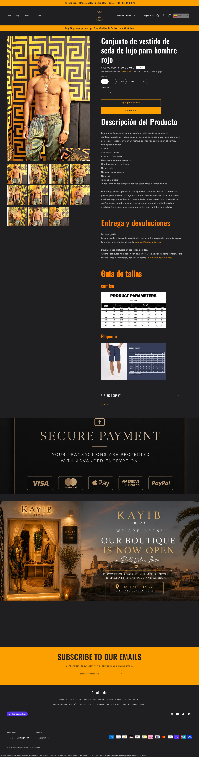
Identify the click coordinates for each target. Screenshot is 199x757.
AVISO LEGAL (86, 704)
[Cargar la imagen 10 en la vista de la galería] (38, 216)
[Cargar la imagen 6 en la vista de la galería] (38, 195)
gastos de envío (127, 72)
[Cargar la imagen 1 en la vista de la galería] (17, 174)
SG (122, 81)
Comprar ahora (131, 110)
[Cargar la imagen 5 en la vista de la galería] (17, 195)
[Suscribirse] (121, 674)
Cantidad (105, 87)
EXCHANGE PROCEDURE (107, 704)
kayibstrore (17, 747)
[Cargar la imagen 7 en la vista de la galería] (59, 195)
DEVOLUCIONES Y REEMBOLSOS (122, 700)
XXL (132, 81)
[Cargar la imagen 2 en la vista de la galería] (38, 174)
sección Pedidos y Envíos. (148, 242)
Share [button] (107, 405)
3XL (143, 81)
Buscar (143, 704)
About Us (62, 700)
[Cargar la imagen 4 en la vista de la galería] (80, 174)
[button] (18, 16)
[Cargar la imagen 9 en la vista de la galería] (17, 216)
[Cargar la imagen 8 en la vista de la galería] (80, 195)
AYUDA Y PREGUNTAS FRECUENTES (87, 700)
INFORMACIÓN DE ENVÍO (65, 704)
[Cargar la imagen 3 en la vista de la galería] (59, 174)
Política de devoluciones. (160, 257)
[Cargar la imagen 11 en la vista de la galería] (59, 216)
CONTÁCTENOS (129, 704)
